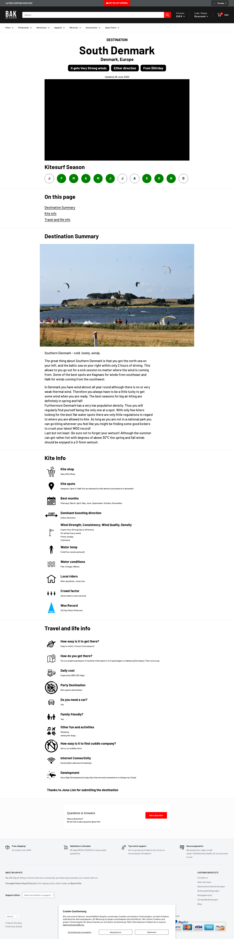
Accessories (92, 27)
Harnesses (41, 27)
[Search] (167, 15)
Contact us (202, 877)
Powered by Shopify (13, 926)
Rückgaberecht (204, 895)
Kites (7, 27)
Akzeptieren (115, 932)
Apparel (58, 27)
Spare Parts (110, 27)
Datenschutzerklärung (73, 924)
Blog (199, 904)
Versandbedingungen (207, 899)
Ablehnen (151, 932)
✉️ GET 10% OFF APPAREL (117, 3)
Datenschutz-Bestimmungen (211, 886)
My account (200, 16)
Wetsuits (73, 27)
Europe (221, 3)
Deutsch (10, 916)
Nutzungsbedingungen (208, 890)
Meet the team (204, 882)
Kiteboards (23, 27)
